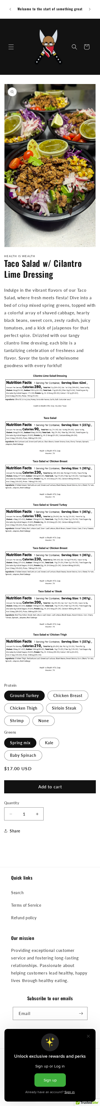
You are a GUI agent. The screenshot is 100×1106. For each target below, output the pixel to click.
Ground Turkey (24, 695)
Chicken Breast (67, 695)
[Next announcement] (90, 9)
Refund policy (24, 917)
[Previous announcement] (10, 9)
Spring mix (20, 742)
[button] (11, 47)
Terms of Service (26, 905)
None (43, 720)
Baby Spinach (23, 755)
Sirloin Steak (64, 708)
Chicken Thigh (24, 708)
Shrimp (17, 720)
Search (17, 892)
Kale (49, 742)
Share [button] (15, 831)
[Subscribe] (81, 1013)
